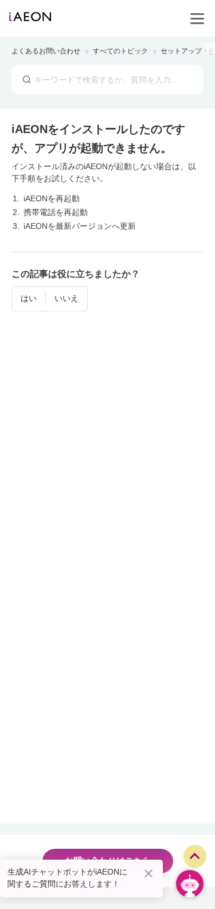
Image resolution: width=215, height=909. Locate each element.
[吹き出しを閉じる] (148, 873)
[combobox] (107, 79)
